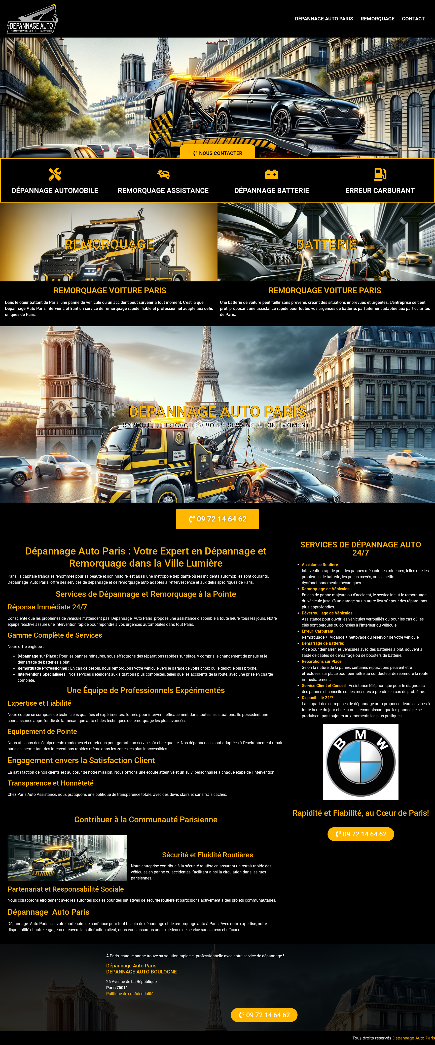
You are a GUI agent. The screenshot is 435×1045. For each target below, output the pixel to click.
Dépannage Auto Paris (324, 19)
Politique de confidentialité (129, 993)
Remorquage (377, 19)
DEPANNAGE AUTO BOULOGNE (141, 972)
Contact (413, 19)
